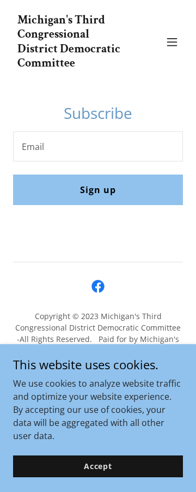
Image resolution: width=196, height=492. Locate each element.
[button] (172, 42)
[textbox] (98, 146)
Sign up (98, 190)
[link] (72, 63)
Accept (98, 466)
